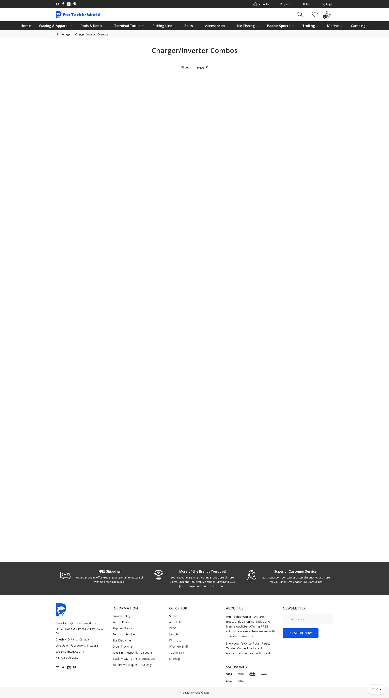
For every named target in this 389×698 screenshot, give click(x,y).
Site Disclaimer (122, 640)
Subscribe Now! (300, 633)
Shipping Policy (122, 628)
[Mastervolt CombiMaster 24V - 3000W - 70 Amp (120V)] (308, 104)
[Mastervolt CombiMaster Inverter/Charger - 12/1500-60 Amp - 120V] (145, 202)
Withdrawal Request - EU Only (132, 665)
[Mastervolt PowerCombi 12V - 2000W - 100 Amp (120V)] (145, 301)
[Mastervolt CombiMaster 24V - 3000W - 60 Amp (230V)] (254, 104)
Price (202, 67)
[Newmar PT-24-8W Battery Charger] (254, 399)
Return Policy (121, 622)
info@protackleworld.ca (80, 623)
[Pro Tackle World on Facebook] (63, 4)
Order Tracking (122, 646)
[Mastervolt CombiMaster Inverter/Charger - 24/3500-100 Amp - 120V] (254, 202)
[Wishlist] (315, 14)
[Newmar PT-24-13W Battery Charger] (254, 301)
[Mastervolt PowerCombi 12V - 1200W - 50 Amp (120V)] (308, 202)
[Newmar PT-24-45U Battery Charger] (145, 399)
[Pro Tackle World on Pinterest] (74, 4)
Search (173, 616)
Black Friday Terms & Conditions (133, 659)
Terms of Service (123, 634)
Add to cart (137, 157)
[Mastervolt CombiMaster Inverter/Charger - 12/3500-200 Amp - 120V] (199, 202)
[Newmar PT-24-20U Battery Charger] (308, 301)
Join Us (173, 634)
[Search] (301, 14)
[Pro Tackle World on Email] (57, 4)
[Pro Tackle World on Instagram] (69, 4)
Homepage (63, 34)
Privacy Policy (121, 616)
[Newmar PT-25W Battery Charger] (145, 498)
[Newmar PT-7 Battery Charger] (254, 498)
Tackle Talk (176, 652)
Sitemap (174, 659)
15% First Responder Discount (132, 652)
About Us (175, 622)
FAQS (172, 628)
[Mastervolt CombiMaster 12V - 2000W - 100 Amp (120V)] (145, 104)
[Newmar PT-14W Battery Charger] (199, 301)
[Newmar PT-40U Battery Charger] (199, 498)
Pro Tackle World (190, 692)
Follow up (191, 452)
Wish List (175, 640)
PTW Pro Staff (178, 646)
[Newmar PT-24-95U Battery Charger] (308, 399)
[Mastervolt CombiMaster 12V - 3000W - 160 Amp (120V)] (199, 104)
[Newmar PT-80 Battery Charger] (308, 498)
